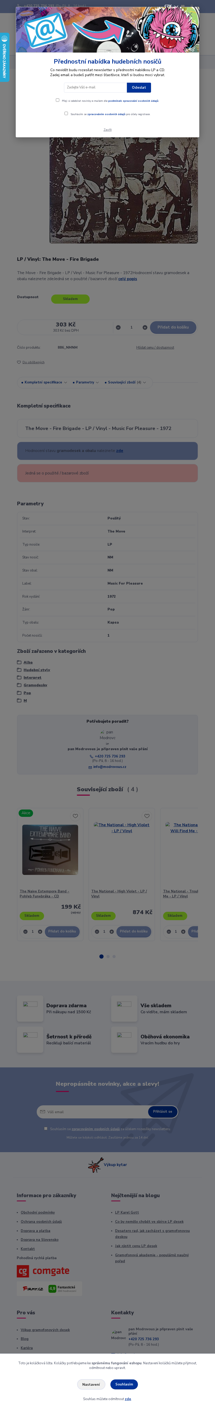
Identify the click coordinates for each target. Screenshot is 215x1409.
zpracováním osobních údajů (106, 114)
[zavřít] (190, 15)
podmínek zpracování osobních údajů (133, 101)
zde (128, 1399)
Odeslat (139, 87)
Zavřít (108, 130)
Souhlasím (124, 1384)
